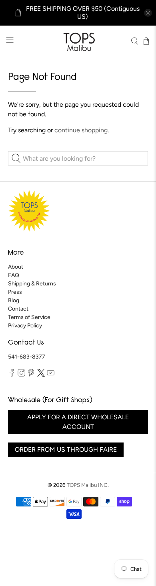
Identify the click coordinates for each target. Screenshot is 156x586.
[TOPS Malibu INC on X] (41, 375)
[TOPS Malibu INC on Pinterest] (31, 375)
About (15, 266)
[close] (148, 13)
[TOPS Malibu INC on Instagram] (21, 375)
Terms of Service (29, 317)
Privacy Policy (25, 325)
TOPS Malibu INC (87, 485)
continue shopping (81, 130)
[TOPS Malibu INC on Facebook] (12, 375)
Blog (13, 300)
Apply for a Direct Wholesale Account (78, 422)
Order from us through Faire (66, 449)
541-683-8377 (26, 356)
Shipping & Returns (32, 283)
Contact (18, 308)
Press (15, 292)
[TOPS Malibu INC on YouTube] (50, 375)
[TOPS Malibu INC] (78, 41)
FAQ (13, 275)
